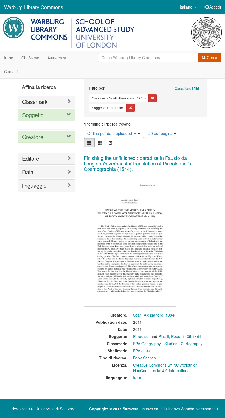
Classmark (35, 102)
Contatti (11, 71)
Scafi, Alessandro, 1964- (154, 315)
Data (27, 172)
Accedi (214, 7)
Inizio (8, 57)
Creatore (32, 137)
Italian (138, 377)
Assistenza (56, 57)
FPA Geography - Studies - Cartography (168, 343)
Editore (30, 158)
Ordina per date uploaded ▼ (112, 133)
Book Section (144, 358)
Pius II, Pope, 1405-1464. (180, 336)
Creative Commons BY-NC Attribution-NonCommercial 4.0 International (166, 367)
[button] (188, 7)
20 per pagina (161, 133)
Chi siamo (30, 57)
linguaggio (34, 185)
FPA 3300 (141, 350)
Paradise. (141, 336)
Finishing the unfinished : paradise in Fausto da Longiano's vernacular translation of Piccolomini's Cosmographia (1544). (137, 163)
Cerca (211, 57)
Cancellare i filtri (187, 88)
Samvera (67, 408)
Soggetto (33, 115)
